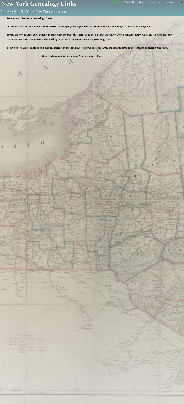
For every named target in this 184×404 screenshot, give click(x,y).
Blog (141, 2)
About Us (130, 2)
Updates (169, 2)
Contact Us (154, 2)
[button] (182, 2)
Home (117, 2)
